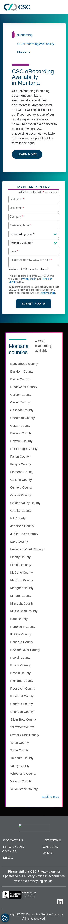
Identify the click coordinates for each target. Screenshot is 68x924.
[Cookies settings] (5, 917)
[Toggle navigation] (63, 7)
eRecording (24, 35)
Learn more (30, 154)
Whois (48, 853)
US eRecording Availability (35, 44)
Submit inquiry (34, 303)
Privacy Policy (28, 278)
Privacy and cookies (13, 849)
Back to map (50, 797)
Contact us (13, 840)
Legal (8, 857)
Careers (50, 846)
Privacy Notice (47, 293)
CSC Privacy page (43, 871)
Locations (52, 840)
